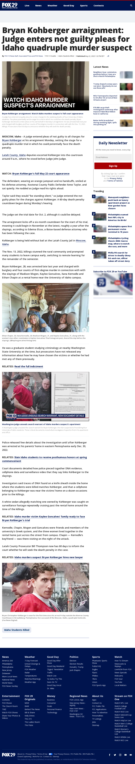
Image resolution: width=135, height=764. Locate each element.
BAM (27, 706)
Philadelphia (7, 664)
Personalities (97, 715)
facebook (110, 755)
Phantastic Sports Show (99, 661)
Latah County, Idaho (14, 155)
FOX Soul (118, 679)
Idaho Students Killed (66, 56)
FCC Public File (98, 706)
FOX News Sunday (10, 686)
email (131, 755)
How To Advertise (99, 712)
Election (73, 660)
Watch (118, 656)
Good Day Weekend (55, 666)
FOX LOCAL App (76, 700)
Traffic (50, 672)
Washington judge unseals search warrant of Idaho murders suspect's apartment (41, 424)
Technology (52, 712)
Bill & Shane (30, 712)
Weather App (30, 682)
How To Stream (121, 660)
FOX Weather (30, 669)
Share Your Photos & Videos (11, 716)
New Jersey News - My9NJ (78, 704)
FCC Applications (99, 709)
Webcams (119, 675)
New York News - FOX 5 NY (77, 709)
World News (7, 683)
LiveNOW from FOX (123, 669)
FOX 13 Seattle (50, 56)
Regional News (78, 696)
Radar (27, 672)
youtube (125, 755)
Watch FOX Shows (10, 712)
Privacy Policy (116, 178)
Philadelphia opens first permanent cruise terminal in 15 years (120, 229)
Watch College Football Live (121, 707)
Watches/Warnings (33, 679)
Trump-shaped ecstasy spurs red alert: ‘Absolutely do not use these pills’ (105, 86)
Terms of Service (115, 180)
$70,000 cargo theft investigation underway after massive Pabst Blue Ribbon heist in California (105, 110)
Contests (6, 700)
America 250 (7, 660)
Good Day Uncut (54, 685)
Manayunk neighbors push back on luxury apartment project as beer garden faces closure (119, 203)
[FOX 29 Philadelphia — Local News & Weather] (11, 5)
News (5, 656)
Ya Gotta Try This (54, 679)
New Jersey (7, 670)
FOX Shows (7, 703)
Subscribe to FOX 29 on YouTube (110, 271)
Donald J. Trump (76, 667)
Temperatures (31, 675)
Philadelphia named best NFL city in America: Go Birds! (118, 217)
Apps (94, 700)
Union (94, 682)
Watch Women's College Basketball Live (122, 731)
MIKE (27, 703)
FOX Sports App (99, 685)
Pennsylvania (7, 667)
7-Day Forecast (31, 660)
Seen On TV (52, 682)
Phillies (95, 675)
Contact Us (97, 703)
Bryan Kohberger (12, 140)
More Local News (9, 676)
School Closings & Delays (32, 665)
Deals (49, 706)
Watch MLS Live (121, 740)
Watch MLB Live (122, 711)
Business (51, 700)
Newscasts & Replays (120, 665)
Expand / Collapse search (131, 5)
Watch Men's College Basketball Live (123, 724)
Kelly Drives (30, 715)
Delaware (6, 673)
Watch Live (51, 675)
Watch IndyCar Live (123, 720)
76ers (94, 679)
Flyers (94, 672)
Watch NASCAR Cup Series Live (123, 716)
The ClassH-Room (10, 706)
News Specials (121, 672)
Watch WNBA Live (122, 737)
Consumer (51, 703)
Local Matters (120, 685)
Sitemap (95, 725)
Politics (74, 656)
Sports (96, 656)
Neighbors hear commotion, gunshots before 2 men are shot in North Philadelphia (105, 74)
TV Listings (96, 719)
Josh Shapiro (75, 670)
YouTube (118, 682)
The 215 (28, 719)
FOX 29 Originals (30, 697)
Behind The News (32, 709)
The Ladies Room (32, 722)
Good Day (53, 656)
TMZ (4, 709)
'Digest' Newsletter (55, 669)
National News (8, 679)
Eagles (95, 669)
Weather (30, 656)
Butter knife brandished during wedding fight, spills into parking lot (105, 122)
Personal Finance (54, 709)
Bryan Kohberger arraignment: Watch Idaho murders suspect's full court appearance (42, 113)
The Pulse (29, 725)
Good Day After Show (54, 661)
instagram (120, 755)
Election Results (76, 664)
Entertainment (11, 696)
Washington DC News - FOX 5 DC (77, 715)
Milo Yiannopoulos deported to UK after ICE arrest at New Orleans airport (105, 98)
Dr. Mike (50, 688)
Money (51, 696)
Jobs (94, 722)
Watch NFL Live (121, 703)
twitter (115, 755)
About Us (97, 696)
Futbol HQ (96, 666)
